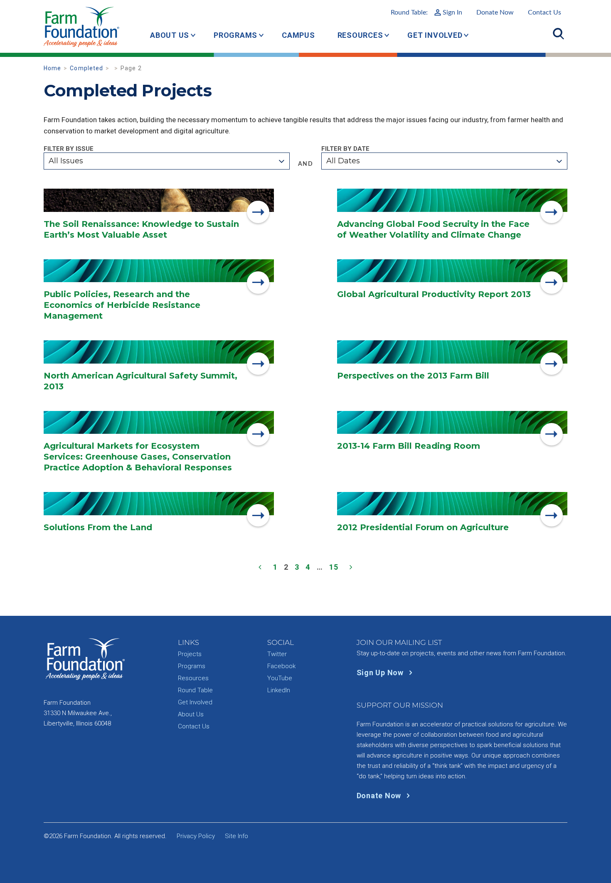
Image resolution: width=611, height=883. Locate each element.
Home (53, 68)
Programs (235, 35)
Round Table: (426, 12)
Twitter (277, 654)
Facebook (281, 666)
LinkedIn (278, 690)
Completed (86, 68)
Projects (190, 654)
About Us (169, 35)
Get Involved (434, 35)
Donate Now (495, 12)
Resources (360, 35)
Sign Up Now (381, 672)
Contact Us (544, 12)
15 (333, 567)
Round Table (195, 690)
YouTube (279, 678)
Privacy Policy (196, 836)
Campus (298, 35)
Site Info (236, 836)
